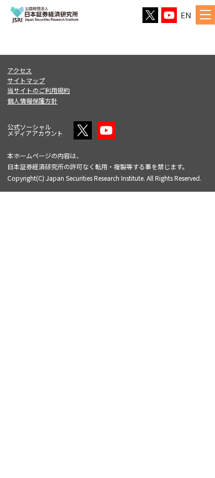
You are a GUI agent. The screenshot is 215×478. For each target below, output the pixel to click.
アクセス (19, 70)
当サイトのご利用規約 (38, 90)
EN (186, 14)
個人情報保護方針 (32, 100)
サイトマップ (26, 80)
